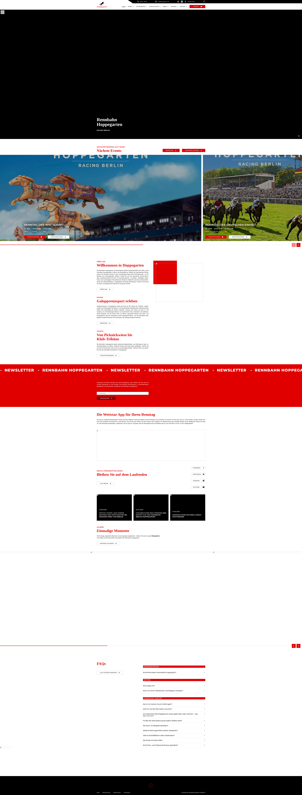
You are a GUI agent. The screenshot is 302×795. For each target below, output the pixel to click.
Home (123, 6)
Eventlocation (154, 6)
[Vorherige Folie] (294, 245)
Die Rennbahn (140, 6)
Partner (173, 6)
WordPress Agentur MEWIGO (197, 792)
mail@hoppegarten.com (163, 1)
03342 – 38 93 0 (143, 1)
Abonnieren (104, 398)
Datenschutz (117, 792)
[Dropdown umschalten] (133, 6)
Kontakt (182, 6)
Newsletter (191, 1)
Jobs (98, 792)
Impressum (127, 792)
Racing (130, 6)
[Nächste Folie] (298, 245)
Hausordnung (106, 792)
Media (165, 6)
